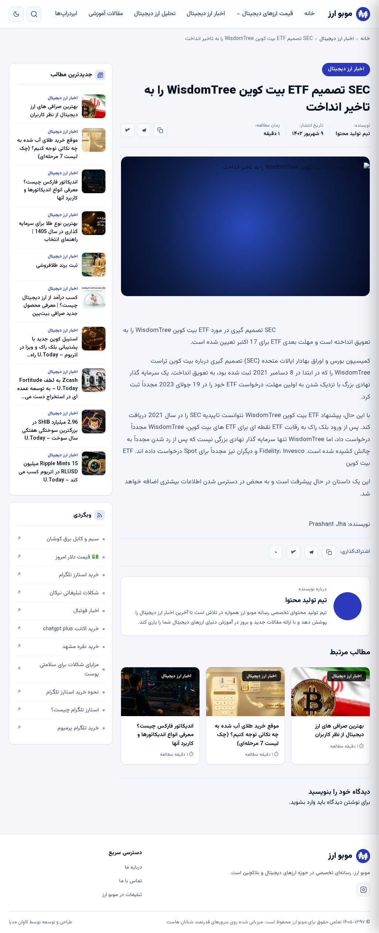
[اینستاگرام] (363, 889)
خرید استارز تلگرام (58, 575)
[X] (128, 130)
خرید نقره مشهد (58, 646)
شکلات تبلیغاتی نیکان (58, 593)
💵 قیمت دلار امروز (58, 557)
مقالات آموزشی (105, 14)
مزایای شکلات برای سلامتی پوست (58, 670)
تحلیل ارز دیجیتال (154, 14)
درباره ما (133, 867)
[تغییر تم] (16, 14)
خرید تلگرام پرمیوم (58, 728)
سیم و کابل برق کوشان (58, 539)
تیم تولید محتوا (353, 134)
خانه (309, 14)
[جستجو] (34, 14)
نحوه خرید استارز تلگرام (58, 692)
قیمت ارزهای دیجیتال (267, 14)
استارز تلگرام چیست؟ (58, 710)
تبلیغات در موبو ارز (122, 895)
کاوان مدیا (18, 922)
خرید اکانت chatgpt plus (58, 629)
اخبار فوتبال (58, 611)
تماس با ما (130, 881)
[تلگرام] (144, 130)
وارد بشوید (303, 802)
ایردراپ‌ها (66, 14)
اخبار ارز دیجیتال (206, 14)
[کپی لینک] (160, 130)
